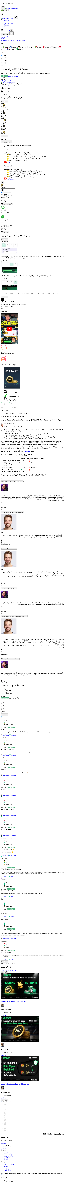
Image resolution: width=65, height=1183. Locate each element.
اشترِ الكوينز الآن (5, 81)
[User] (2, 14)
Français (30, 47)
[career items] (20, 998)
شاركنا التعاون (4, 1148)
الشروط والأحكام (8, 1154)
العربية (6, 47)
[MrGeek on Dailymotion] (5, 1128)
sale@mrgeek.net (8, 1169)
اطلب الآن (27, 451)
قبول (2, 65)
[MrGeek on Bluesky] (5, 1126)
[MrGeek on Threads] (5, 1115)
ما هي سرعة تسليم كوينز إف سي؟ (9, 548)
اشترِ (7, 232)
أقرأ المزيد (3, 1015)
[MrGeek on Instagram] (5, 1110)
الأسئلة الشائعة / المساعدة (11, 1164)
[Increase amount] (2, 190)
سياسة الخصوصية (8, 1156)
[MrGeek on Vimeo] (5, 1131)
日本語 (55, 47)
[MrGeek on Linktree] (5, 1105)
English (14, 47)
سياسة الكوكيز (7, 1157)
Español (47, 47)
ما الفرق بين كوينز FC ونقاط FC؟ (8, 588)
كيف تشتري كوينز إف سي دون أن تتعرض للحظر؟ (12, 481)
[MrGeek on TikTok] (5, 1118)
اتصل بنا (6, 1166)
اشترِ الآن (9, 204)
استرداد (6, 1159)
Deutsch (22, 47)
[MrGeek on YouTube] (5, 1108)
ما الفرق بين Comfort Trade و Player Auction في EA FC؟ (14, 616)
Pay (4, 204)
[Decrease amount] (2, 182)
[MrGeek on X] (5, 1120)
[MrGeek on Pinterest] (5, 1123)
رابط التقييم (6, 735)
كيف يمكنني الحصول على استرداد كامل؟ (10, 658)
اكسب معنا (3, 1143)
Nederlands (11, 49)
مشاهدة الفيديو (10, 163)
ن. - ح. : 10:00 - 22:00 (9, 1170)
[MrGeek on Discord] (5, 1113)
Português (20, 49)
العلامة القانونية (8, 1153)
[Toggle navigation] (3, 7)
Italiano (39, 47)
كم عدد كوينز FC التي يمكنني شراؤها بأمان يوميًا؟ (12, 512)
